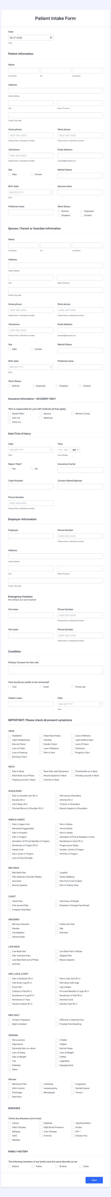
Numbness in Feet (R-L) (71, 995)
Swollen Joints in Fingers (72, 849)
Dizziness (80, 748)
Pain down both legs (69, 982)
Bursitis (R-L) (18, 800)
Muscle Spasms (19, 885)
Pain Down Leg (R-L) (22, 982)
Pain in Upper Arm (21, 824)
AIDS (14, 1135)
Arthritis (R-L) (66, 800)
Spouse (47, 413)
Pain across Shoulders (70, 795)
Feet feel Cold (66, 999)
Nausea (15, 928)
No (36, 468)
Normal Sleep (66, 1048)
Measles (16, 1140)
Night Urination (19, 1024)
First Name (12, 76)
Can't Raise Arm (19, 804)
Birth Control (18, 1088)
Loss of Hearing (19, 752)
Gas (61, 928)
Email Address (65, 149)
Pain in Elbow (66, 824)
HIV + (78, 1131)
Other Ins (16, 422)
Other (15, 1069)
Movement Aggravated (23, 828)
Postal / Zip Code (14, 120)
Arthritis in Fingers (69, 853)
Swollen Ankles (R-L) (22, 1004)
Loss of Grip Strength (22, 858)
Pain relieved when (21, 955)
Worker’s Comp (82, 413)
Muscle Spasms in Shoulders (73, 808)
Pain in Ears (49, 752)
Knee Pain (17, 987)
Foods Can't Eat (67, 924)
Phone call (80, 687)
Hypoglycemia (66, 1065)
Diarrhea (64, 932)
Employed (89, 211)
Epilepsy (16, 1131)
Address (12, 84)
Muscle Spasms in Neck (55, 775)
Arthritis (16, 964)
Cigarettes (65, 1061)
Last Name (76, 76)
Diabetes (16, 1065)
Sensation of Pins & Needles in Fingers (31, 841)
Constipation (18, 932)
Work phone (64, 129)
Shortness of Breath (69, 901)
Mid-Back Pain (19, 872)
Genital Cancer (82, 1088)
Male (14, 174)
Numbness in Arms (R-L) (71, 841)
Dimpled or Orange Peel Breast (74, 905)
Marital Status (65, 169)
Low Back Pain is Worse (71, 951)
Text (14, 687)
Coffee (63, 1056)
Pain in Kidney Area (69, 885)
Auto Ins (16, 418)
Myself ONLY (18, 413)
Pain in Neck (18, 771)
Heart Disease (19, 1127)
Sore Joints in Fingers (22, 853)
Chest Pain (17, 901)
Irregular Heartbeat (21, 909)
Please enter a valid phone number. (21, 141)
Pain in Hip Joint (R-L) (70, 978)
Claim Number (15, 480)
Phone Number (16, 497)
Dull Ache (16, 881)
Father (39, 1166)
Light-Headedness (21, 740)
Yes (14, 468)
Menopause (49, 1092)
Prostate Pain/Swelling (70, 1024)
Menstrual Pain (19, 1084)
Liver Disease (50, 1131)
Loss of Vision (82, 744)
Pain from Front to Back (71, 881)
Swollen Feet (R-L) (68, 1004)
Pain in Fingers (19, 837)
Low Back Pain (19, 951)
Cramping (48, 1084)
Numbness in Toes (21, 999)
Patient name (15, 698)
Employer (13, 530)
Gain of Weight (19, 1056)
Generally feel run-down (24, 1048)
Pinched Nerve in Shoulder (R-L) (27, 808)
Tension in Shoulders (70, 804)
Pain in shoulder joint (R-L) (25, 795)
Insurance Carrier (67, 464)
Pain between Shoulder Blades (27, 876)
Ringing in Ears (82, 752)
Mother (15, 1166)
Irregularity (80, 1084)
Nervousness (18, 1040)
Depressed (17, 1044)
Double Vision (50, 744)
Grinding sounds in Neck (87, 775)
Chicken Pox (81, 1135)
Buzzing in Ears (19, 756)
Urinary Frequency (21, 1019)
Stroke (78, 1127)
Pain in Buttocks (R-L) (22, 978)
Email (46, 687)
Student (88, 215)
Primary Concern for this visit (23, 662)
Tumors (79, 1092)
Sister (86, 1166)
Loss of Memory (83, 735)
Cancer (15, 1123)
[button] (51, 37)
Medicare (48, 418)
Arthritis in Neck (51, 779)
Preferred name (16, 206)
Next (94, 1180)
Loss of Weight (67, 1052)
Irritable (63, 1040)
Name (11, 64)
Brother (63, 1166)
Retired (64, 211)
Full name (13, 609)
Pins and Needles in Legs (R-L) (74, 991)
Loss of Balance (51, 748)
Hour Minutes (63, 455)
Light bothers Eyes (84, 740)
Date (10, 43)
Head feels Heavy (52, 735)
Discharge (17, 1092)
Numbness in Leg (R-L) (23, 995)
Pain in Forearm (19, 832)
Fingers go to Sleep (69, 845)
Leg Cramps (65, 987)
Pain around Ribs (20, 905)
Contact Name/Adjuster (70, 480)
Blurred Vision (19, 744)
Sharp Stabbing (67, 876)
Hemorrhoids (18, 936)
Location (64, 872)
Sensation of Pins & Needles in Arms (77, 837)
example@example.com (67, 161)
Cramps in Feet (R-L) (22, 991)
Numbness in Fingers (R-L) (25, 845)
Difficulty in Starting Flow (72, 1019)
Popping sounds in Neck (23, 779)
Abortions (17, 1096)
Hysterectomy (50, 1088)
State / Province (63, 108)
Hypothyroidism (83, 1123)
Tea (14, 1061)
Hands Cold (17, 849)
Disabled (65, 215)
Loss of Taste (18, 748)
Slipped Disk (66, 955)
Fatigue (63, 1044)
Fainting (47, 740)
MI (41, 76)
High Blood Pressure (54, 1127)
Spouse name (65, 186)
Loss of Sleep (18, 1052)
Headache (17, 735)
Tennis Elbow (66, 828)
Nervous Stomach (20, 924)
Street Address (13, 96)
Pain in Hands (66, 832)
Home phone (15, 129)
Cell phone (13, 149)
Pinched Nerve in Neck (86, 771)
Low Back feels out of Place (25, 959)
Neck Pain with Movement (56, 771)
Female (38, 174)
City (10, 108)
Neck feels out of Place (23, 775)
